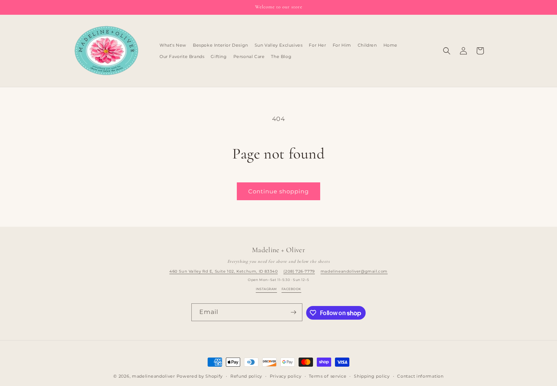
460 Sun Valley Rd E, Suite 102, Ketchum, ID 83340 (223, 271)
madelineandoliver (153, 376)
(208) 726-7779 (298, 271)
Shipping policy (372, 376)
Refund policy (246, 376)
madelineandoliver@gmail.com (354, 271)
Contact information (420, 376)
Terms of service (327, 376)
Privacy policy (286, 376)
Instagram (266, 289)
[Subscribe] (293, 312)
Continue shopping (278, 191)
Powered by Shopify (200, 376)
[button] (446, 50)
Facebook (291, 289)
